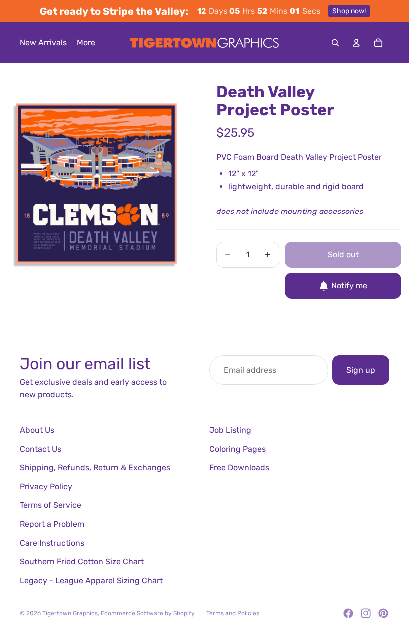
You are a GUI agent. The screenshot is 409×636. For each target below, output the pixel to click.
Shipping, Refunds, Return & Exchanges (95, 467)
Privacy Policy (46, 486)
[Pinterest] (383, 613)
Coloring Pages (237, 449)
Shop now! (349, 11)
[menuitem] (86, 43)
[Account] (356, 43)
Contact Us (40, 449)
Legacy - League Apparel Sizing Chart (91, 580)
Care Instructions (52, 543)
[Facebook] (348, 613)
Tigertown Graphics (70, 613)
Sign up (360, 370)
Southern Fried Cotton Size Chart (82, 561)
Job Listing (230, 430)
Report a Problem (52, 524)
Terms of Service (50, 505)
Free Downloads (239, 467)
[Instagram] (366, 613)
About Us (37, 430)
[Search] (335, 43)
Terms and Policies (232, 613)
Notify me (349, 285)
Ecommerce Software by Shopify (148, 613)
